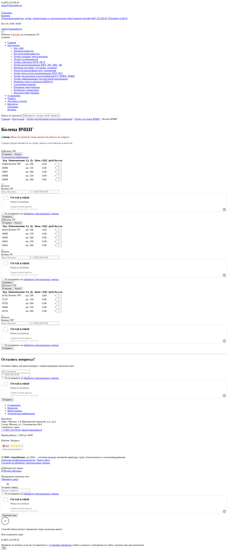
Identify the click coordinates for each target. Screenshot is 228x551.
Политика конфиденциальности (18, 460)
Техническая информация (15, 157)
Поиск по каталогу (11, 115)
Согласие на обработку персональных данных (25, 463)
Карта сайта (43, 460)
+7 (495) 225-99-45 (11, 430)
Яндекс (16, 34)
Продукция (13, 45)
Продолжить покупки (12, 476)
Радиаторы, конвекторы (26, 90)
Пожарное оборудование (27, 87)
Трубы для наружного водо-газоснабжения (49, 119)
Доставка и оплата (17, 101)
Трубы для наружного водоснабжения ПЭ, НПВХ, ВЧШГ (44, 76)
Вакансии (12, 408)
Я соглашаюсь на (32, 378)
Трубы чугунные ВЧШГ (87, 119)
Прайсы (11, 98)
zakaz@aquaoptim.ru (11, 5)
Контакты (12, 104)
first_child (18, 48)
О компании (13, 95)
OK (3, 548)
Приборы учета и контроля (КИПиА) (33, 81)
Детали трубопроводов (26, 59)
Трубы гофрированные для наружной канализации (41, 79)
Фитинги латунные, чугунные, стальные (35, 67)
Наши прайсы (14, 410)
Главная (11, 42)
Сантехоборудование (25, 84)
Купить (18, 154)
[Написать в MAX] (118, 18)
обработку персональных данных (41, 213)
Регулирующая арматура (27, 53)
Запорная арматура (24, 51)
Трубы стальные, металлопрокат (31, 56)
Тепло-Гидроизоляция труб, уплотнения (35, 70)
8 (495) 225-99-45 (10, 2)
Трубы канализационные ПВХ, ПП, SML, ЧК (38, 65)
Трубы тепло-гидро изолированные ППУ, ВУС (38, 73)
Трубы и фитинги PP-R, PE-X (29, 62)
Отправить (7, 217)
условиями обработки (60, 545)
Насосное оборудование (26, 92)
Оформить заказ (9, 479)
